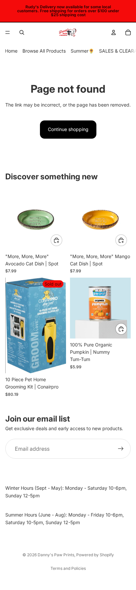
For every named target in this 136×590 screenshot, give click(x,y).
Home (11, 51)
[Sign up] (121, 449)
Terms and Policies (68, 568)
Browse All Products (44, 51)
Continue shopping (68, 129)
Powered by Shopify (95, 554)
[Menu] (7, 32)
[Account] (113, 32)
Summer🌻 (82, 51)
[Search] (22, 32)
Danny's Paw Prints (56, 554)
